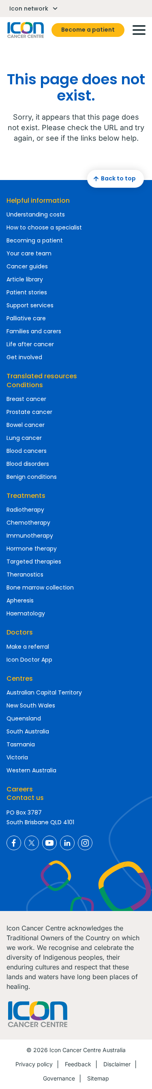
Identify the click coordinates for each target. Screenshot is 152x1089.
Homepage (25, 30)
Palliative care (26, 318)
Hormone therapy (31, 548)
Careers (19, 789)
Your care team (28, 253)
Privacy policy (34, 1064)
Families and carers (33, 331)
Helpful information (38, 200)
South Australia (27, 731)
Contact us (25, 797)
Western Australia (31, 770)
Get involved (24, 357)
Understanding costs (35, 214)
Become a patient (88, 30)
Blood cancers (26, 451)
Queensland (23, 718)
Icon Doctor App (29, 660)
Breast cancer (26, 399)
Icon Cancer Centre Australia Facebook (13, 843)
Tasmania (20, 744)
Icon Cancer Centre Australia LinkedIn (67, 843)
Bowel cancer (25, 425)
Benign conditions (31, 477)
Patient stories (26, 292)
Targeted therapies (33, 561)
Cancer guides (27, 266)
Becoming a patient (34, 240)
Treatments (25, 495)
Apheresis (20, 600)
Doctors (19, 632)
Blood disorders (27, 464)
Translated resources (41, 376)
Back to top (118, 178)
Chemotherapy (28, 523)
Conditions (24, 385)
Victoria (17, 757)
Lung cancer (24, 438)
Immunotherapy (29, 536)
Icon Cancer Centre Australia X (31, 843)
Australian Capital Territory (44, 692)
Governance (59, 1078)
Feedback (78, 1064)
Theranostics (24, 574)
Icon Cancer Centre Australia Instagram (85, 843)
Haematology (25, 613)
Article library (24, 279)
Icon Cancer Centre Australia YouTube (49, 843)
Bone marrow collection (40, 587)
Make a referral (27, 647)
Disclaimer (117, 1064)
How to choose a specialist (44, 227)
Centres (19, 678)
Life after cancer (30, 344)
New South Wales (30, 705)
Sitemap (98, 1078)
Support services (30, 305)
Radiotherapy (25, 510)
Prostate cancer (29, 412)
